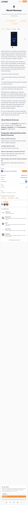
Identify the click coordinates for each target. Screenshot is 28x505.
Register (24, 1)
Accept (5, 496)
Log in (20, 1)
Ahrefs (26, 183)
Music (17, 197)
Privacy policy (14, 491)
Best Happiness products (14, 240)
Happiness (3, 127)
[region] (14, 39)
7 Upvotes (15, 23)
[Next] (25, 39)
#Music (14, 192)
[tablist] (14, 29)
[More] (21, 502)
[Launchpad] (6, 502)
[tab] (3, 29)
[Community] (10, 502)
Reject (5, 493)
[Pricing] (17, 502)
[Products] (14, 502)
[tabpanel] (14, 99)
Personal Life (24, 177)
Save (25, 20)
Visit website (12, 20)
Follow (24, 171)
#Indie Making (9, 192)
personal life (15, 123)
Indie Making (10, 127)
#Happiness (3, 192)
